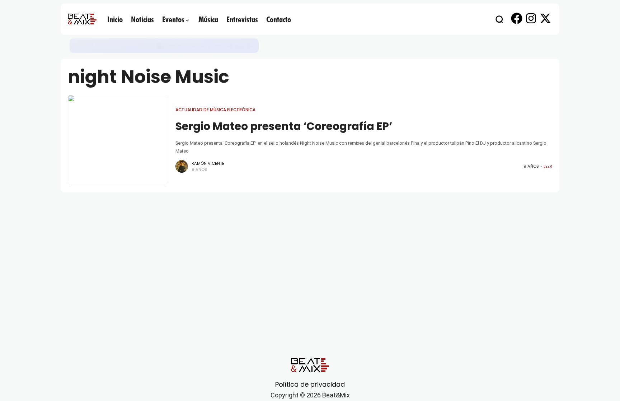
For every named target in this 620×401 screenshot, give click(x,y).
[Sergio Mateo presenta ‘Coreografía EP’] (118, 140)
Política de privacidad (310, 384)
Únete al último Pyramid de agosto (209, 45)
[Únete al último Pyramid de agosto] (160, 45)
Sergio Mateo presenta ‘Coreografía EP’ (283, 126)
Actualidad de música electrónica (115, 45)
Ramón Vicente (208, 163)
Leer (548, 166)
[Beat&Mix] (82, 19)
